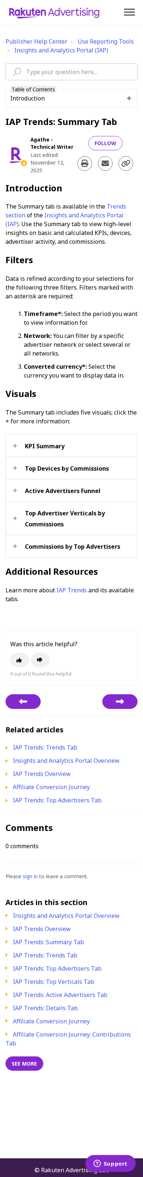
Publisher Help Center (36, 41)
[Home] (54, 12)
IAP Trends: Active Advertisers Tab (60, 995)
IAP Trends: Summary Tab (48, 942)
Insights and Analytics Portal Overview (66, 916)
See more (24, 1063)
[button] (129, 12)
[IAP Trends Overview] (23, 701)
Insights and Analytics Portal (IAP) (61, 50)
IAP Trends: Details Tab (45, 1008)
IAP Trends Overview (42, 929)
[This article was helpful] (19, 660)
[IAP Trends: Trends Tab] (120, 701)
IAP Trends (71, 590)
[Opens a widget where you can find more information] (110, 1164)
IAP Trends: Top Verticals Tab (53, 982)
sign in (30, 876)
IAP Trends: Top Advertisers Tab (57, 968)
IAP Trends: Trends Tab (45, 955)
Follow (105, 143)
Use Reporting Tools (106, 41)
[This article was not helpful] (40, 660)
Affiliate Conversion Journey (51, 1021)
